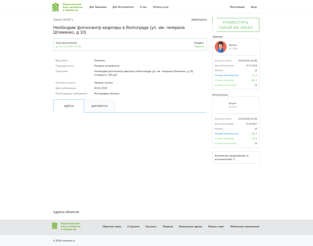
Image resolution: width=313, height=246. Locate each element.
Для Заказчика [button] (98, 6)
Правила (168, 226)
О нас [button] (143, 6)
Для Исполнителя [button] (123, 6)
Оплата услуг (161, 6)
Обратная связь (111, 226)
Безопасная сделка (190, 226)
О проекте (133, 226)
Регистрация (237, 6)
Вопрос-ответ (216, 226)
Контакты (151, 226)
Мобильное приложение (244, 226)
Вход (254, 6)
